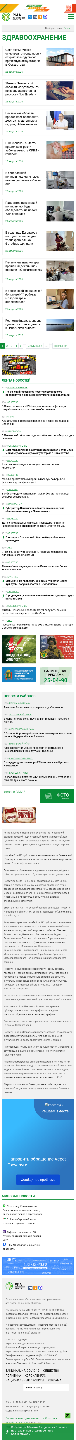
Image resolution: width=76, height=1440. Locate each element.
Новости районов (20, 696)
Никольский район (19, 743)
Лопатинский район (20, 714)
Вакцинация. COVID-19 (22, 1370)
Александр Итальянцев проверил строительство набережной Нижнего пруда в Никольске (33, 749)
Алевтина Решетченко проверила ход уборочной (33, 707)
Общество (12, 402)
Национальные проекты (25, 1380)
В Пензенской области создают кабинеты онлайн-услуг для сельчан (38, 437)
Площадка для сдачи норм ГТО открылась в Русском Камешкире (36, 764)
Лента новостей (16, 380)
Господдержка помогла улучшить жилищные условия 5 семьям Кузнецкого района (37, 778)
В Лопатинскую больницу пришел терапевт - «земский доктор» (36, 720)
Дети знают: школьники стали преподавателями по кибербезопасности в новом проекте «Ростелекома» (33, 524)
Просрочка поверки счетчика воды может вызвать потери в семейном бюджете (37, 626)
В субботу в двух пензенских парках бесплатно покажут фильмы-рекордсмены (35, 495)
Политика (13, 1375)
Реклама (54, 1380)
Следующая (35, 345)
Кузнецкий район (19, 772)
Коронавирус (35, 1375)
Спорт (10, 416)
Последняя (60, 345)
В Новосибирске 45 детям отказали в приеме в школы (19, 1221)
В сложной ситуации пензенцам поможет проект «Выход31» (31, 466)
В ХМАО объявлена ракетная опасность (21, 1247)
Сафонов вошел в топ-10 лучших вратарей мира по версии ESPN (22, 1236)
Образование (14, 504)
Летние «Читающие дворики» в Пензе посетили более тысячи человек (34, 568)
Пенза (67, 28)
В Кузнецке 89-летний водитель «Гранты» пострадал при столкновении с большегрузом (39, 1430)
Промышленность (17, 387)
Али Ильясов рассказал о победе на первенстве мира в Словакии (35, 422)
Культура (12, 489)
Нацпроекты (14, 431)
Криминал (13, 591)
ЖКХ (9, 547)
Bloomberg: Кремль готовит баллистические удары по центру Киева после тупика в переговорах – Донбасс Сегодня (22, 1212)
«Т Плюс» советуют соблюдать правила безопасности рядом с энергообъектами (35, 553)
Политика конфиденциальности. (25, 1418)
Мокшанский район (20, 703)
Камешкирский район (21, 758)
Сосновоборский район (22, 729)
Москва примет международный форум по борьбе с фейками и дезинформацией (33, 480)
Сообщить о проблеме (38, 1180)
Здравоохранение (17, 445)
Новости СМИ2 (13, 791)
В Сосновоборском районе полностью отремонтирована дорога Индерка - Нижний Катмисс (38, 735)
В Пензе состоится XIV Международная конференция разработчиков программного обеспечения (34, 408)
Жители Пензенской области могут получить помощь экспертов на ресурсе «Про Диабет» (34, 611)
